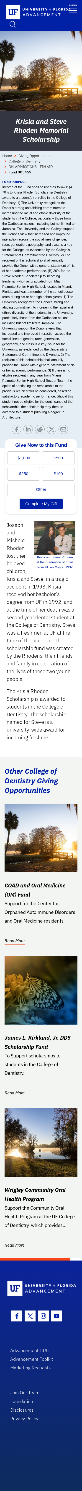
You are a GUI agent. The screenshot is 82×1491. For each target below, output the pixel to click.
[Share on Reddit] (41, 430)
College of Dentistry (25, 161)
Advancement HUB (29, 1350)
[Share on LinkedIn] (29, 430)
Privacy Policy (24, 1418)
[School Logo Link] (25, 12)
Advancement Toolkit (31, 1359)
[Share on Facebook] (17, 430)
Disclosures (22, 1410)
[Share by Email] (64, 430)
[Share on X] (53, 430)
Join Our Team (25, 1392)
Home (7, 155)
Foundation (21, 1401)
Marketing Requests (30, 1368)
